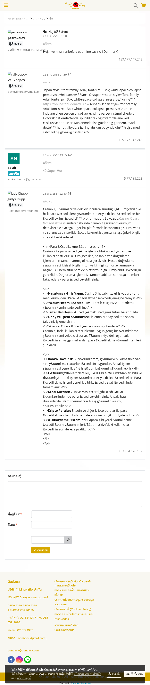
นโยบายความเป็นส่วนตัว (87, 674)
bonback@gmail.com (31, 638)
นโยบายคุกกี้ (24, 678)
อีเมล (12, 525)
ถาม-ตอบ (39, 18)
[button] (134, 5)
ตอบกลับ (42, 550)
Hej (51, 18)
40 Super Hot (52, 170)
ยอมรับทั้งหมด (134, 674)
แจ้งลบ (47, 44)
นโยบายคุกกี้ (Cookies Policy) (72, 609)
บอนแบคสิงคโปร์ (64, 630)
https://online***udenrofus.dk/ (66, 104)
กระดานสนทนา (18, 18)
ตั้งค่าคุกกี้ (114, 674)
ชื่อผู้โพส (15, 514)
